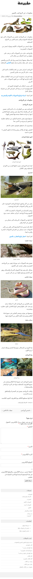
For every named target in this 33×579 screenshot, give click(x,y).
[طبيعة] (24, 4)
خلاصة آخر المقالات (23, 528)
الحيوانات (30, 494)
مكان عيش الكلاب (28, 564)
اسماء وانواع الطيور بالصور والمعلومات (23, 542)
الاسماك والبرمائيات (22, 402)
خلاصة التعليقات (24, 531)
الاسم (30, 446)
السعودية (29, 515)
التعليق (29, 426)
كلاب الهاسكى (29, 545)
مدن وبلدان (29, 513)
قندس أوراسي (26, 410)
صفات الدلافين (6, 410)
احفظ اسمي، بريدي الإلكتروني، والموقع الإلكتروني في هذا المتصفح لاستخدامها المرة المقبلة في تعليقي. (16, 474)
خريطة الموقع (26, 525)
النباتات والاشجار (28, 510)
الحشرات (29, 499)
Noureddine (18, 16)
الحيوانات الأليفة (27, 502)
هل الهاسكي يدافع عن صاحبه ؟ (25, 553)
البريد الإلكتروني (26, 454)
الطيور (29, 507)
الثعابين (8, 63)
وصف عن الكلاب (28, 561)
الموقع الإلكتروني (27, 462)
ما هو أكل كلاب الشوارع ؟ (26, 550)
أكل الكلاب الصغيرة (27, 558)
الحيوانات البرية (27, 504)
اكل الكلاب (29, 556)
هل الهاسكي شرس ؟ (27, 547)
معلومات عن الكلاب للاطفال (25, 567)
